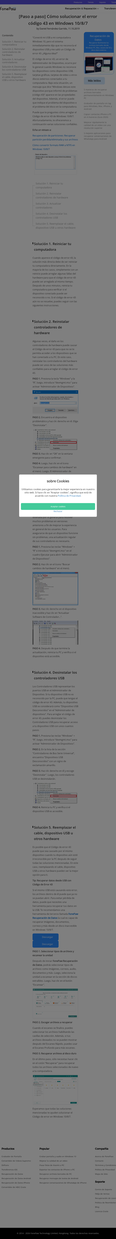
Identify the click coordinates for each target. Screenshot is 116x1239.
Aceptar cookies (58, 506)
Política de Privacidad (69, 495)
